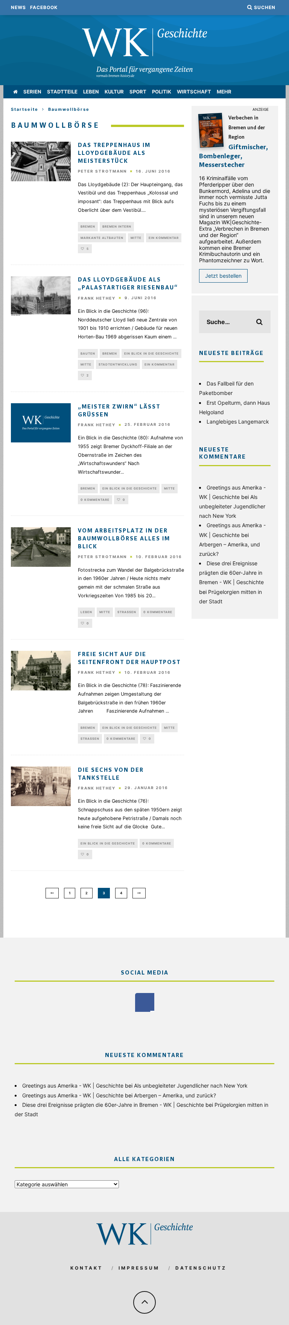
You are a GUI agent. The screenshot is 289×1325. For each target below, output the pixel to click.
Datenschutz (201, 1268)
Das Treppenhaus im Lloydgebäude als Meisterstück (114, 153)
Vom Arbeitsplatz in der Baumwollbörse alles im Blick (124, 539)
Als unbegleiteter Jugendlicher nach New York (232, 506)
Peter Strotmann (102, 171)
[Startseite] (15, 91)
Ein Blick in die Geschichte (151, 353)
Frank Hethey (97, 298)
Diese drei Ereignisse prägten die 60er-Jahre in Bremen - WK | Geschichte (231, 572)
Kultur (114, 92)
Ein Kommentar (164, 238)
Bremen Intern (116, 226)
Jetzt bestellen (223, 275)
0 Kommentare (95, 500)
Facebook (44, 7)
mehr (224, 92)
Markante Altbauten (102, 238)
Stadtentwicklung (118, 364)
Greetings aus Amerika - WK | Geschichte (72, 1085)
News (18, 7)
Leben (91, 92)
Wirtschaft (194, 92)
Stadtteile (62, 92)
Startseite (24, 109)
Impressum (139, 1268)
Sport (137, 92)
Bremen (88, 226)
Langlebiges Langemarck (238, 421)
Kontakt (86, 1268)
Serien (32, 92)
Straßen (126, 612)
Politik (161, 92)
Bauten (88, 353)
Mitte (136, 238)
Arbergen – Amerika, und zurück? (175, 1095)
